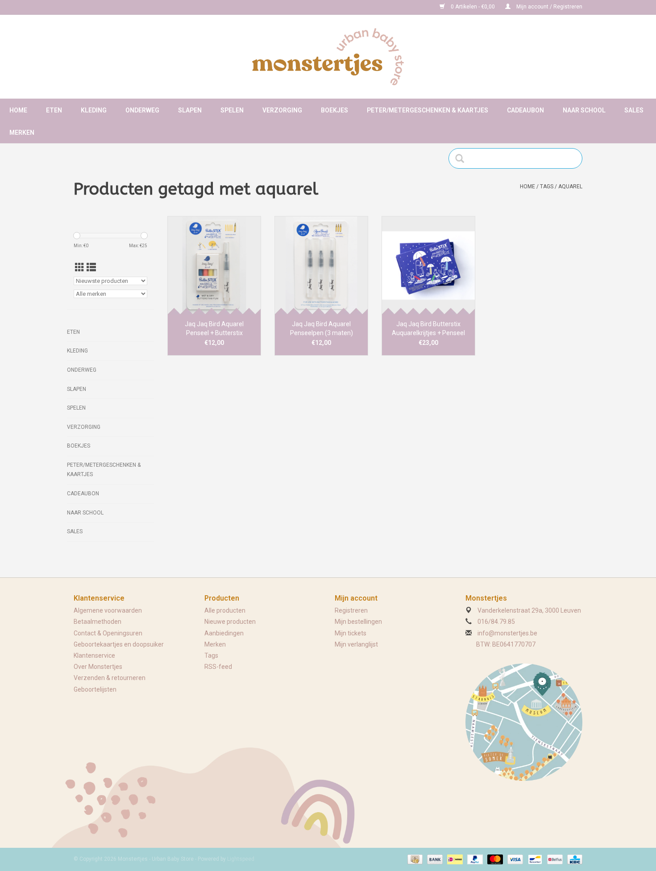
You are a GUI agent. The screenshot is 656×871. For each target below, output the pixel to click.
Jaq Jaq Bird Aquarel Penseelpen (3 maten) (321, 328)
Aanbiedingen (224, 633)
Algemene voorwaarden (108, 610)
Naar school (584, 110)
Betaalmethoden (97, 621)
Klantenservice (94, 655)
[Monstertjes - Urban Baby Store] (328, 57)
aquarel (570, 186)
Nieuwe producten (230, 621)
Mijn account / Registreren (548, 7)
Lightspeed (240, 859)
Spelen (232, 110)
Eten (54, 110)
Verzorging (282, 110)
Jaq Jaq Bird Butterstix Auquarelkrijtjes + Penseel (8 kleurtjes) (428, 328)
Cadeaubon (525, 110)
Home (18, 110)
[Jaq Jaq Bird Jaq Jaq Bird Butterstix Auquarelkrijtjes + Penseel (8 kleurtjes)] (428, 265)
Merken (21, 132)
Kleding (94, 110)
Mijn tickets (350, 633)
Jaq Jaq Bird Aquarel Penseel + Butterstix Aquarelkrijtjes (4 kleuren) (214, 328)
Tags (546, 186)
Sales (634, 110)
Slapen (190, 110)
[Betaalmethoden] (414, 859)
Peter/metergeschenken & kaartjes (427, 110)
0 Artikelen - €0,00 (472, 7)
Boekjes (334, 110)
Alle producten (224, 610)
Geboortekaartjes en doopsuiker (119, 644)
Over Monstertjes (98, 666)
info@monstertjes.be (507, 633)
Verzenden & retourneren (109, 677)
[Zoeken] (462, 158)
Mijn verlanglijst (356, 644)
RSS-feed (218, 666)
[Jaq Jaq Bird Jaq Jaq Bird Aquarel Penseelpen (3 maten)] (321, 265)
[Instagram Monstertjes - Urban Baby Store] (112, 7)
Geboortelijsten (95, 689)
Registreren (351, 610)
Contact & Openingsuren (108, 633)
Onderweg (142, 110)
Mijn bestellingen (358, 621)
